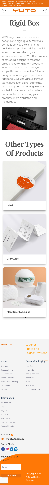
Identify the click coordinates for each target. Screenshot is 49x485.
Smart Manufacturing (9, 381)
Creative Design (7, 370)
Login (3, 406)
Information (7, 397)
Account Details (7, 426)
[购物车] (45, 10)
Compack (5, 389)
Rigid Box (29, 366)
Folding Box (30, 370)
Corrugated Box (32, 374)
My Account (6, 403)
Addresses (5, 418)
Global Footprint (7, 378)
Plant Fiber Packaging (34, 389)
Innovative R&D (7, 374)
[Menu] (4, 10)
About (4, 361)
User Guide (30, 385)
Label (28, 381)
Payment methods (8, 422)
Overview (5, 366)
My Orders (5, 414)
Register (4, 410)
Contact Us (5, 385)
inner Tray (30, 378)
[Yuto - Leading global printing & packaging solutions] (24, 10)
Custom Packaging (35, 361)
